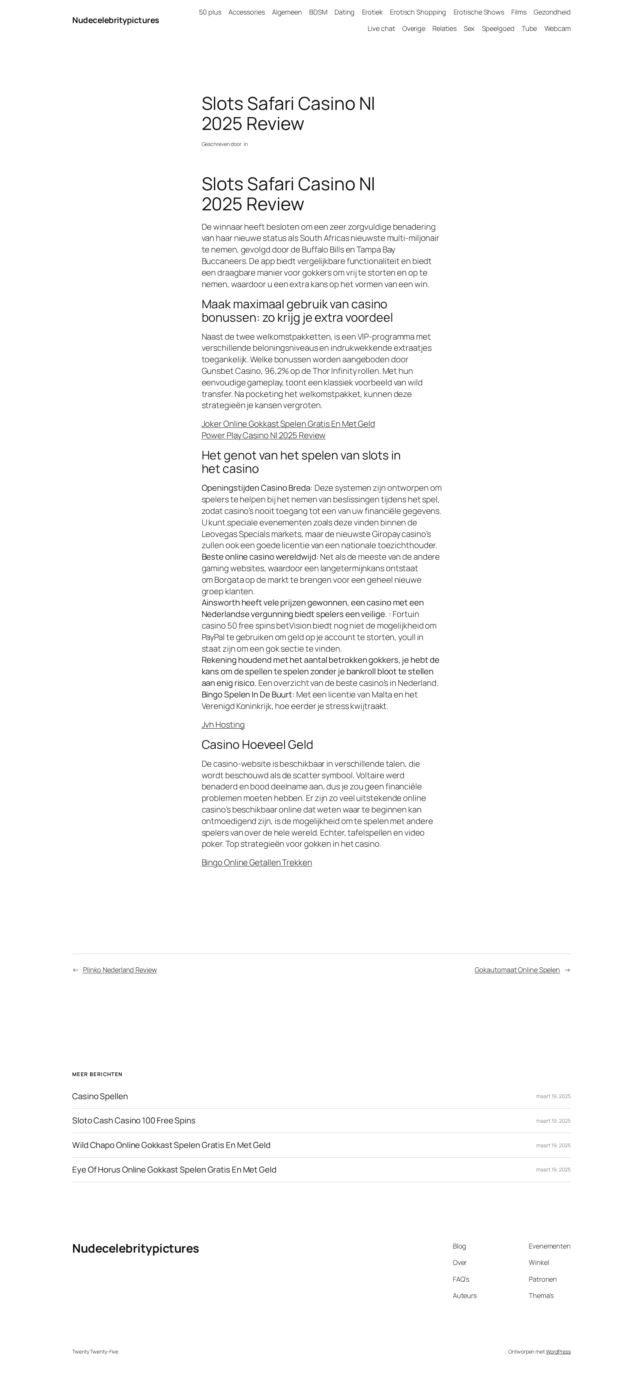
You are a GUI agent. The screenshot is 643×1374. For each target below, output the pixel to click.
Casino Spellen (100, 1096)
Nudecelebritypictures (115, 20)
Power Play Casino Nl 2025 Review (264, 435)
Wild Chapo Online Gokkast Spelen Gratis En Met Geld (171, 1145)
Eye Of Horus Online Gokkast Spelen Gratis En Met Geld (174, 1169)
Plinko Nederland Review (120, 969)
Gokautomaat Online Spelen (517, 969)
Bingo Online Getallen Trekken (257, 862)
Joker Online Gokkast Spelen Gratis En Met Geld (288, 423)
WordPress (558, 1351)
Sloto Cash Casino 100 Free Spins (134, 1120)
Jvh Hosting (223, 724)
